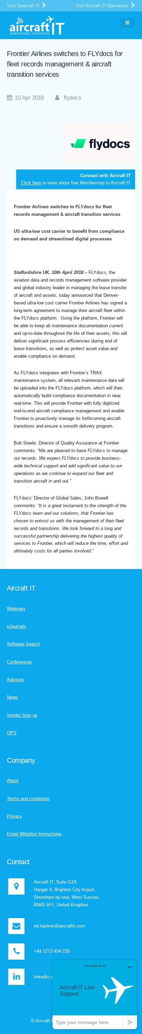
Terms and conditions (28, 798)
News (12, 697)
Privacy (14, 816)
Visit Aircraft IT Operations (102, 5)
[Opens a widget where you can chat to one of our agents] (95, 994)
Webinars (16, 608)
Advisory (15, 679)
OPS (12, 732)
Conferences (19, 662)
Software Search (23, 644)
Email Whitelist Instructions (34, 833)
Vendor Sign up (22, 715)
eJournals (16, 626)
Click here (31, 182)
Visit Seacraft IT (24, 5)
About (13, 780)
